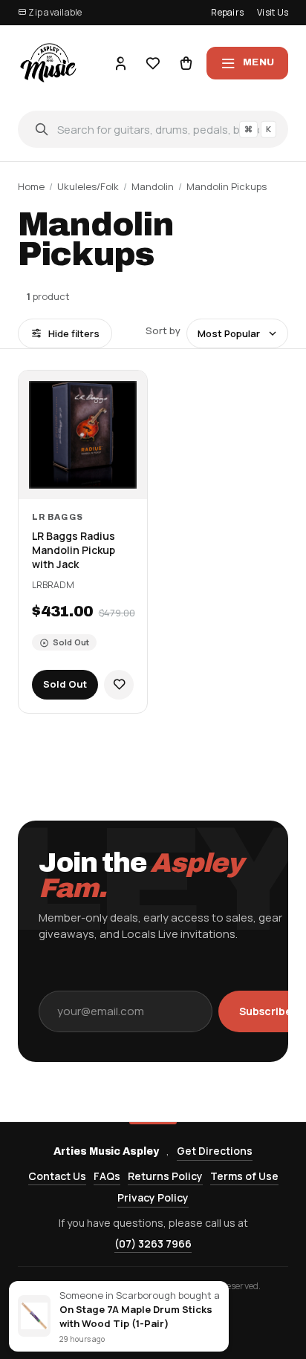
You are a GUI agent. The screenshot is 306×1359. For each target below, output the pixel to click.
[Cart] (185, 63)
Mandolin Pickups (226, 186)
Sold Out (65, 684)
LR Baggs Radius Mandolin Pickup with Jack (73, 550)
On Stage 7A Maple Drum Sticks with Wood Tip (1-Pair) (135, 1316)
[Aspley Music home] (49, 63)
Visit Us (272, 12)
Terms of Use (244, 1176)
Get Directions (215, 1151)
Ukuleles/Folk (88, 186)
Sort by (163, 330)
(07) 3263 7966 (153, 1243)
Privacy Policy (153, 1197)
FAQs (107, 1176)
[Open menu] (247, 63)
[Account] (120, 63)
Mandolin (152, 186)
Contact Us (57, 1176)
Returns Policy (165, 1176)
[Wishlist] (153, 63)
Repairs (227, 12)
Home (31, 186)
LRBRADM (53, 585)
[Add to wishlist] (119, 685)
